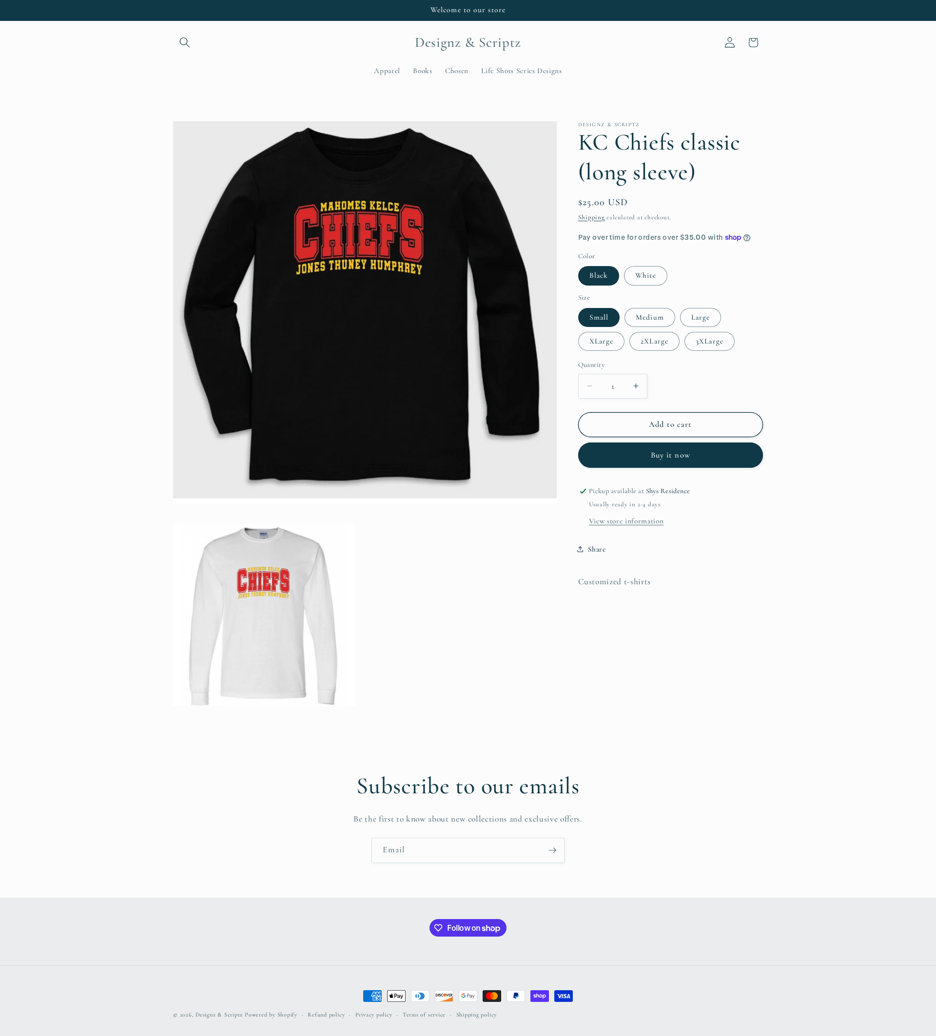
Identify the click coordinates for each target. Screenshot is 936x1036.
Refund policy (326, 1014)
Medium (650, 317)
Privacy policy (373, 1014)
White (645, 275)
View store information (626, 521)
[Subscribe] (552, 850)
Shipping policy (476, 1014)
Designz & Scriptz (219, 1014)
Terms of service (424, 1014)
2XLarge (654, 341)
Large (700, 317)
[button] (184, 42)
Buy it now (670, 455)
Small (599, 317)
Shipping (591, 217)
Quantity (591, 365)
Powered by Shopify (271, 1014)
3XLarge (709, 341)
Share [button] (597, 549)
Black (598, 275)
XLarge (601, 341)
